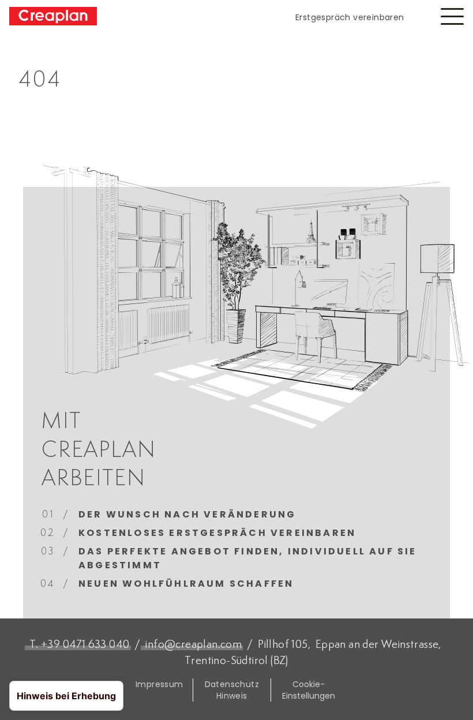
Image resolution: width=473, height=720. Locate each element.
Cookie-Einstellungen (308, 690)
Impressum (159, 684)
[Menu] (452, 16)
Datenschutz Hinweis (232, 690)
